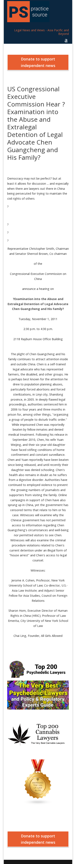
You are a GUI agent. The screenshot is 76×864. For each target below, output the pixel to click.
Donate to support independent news (38, 62)
